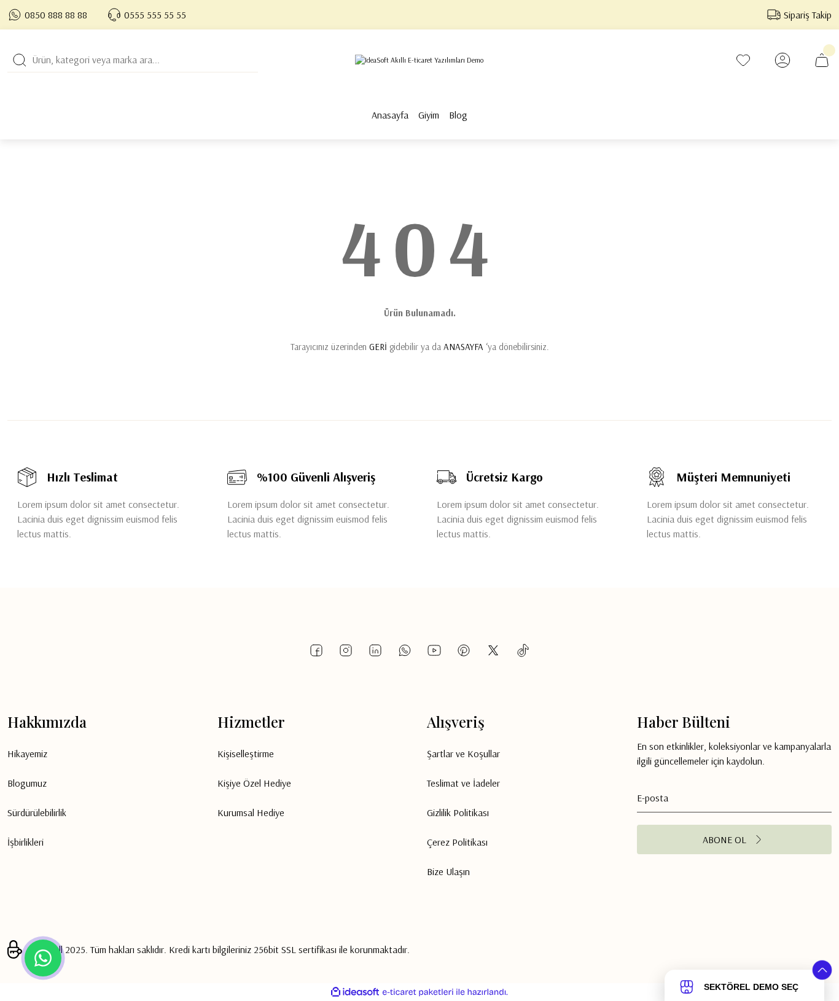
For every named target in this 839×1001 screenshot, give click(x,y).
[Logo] (419, 60)
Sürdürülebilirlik (36, 812)
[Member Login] (782, 60)
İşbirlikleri (25, 842)
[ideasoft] (355, 992)
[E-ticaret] (418, 992)
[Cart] (822, 60)
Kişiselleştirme (245, 753)
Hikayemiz (27, 753)
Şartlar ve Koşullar (463, 753)
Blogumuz (27, 783)
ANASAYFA (463, 346)
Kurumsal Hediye (250, 812)
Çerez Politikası (457, 842)
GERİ (378, 346)
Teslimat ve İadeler (463, 783)
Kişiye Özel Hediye (254, 783)
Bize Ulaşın (448, 871)
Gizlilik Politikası (458, 812)
